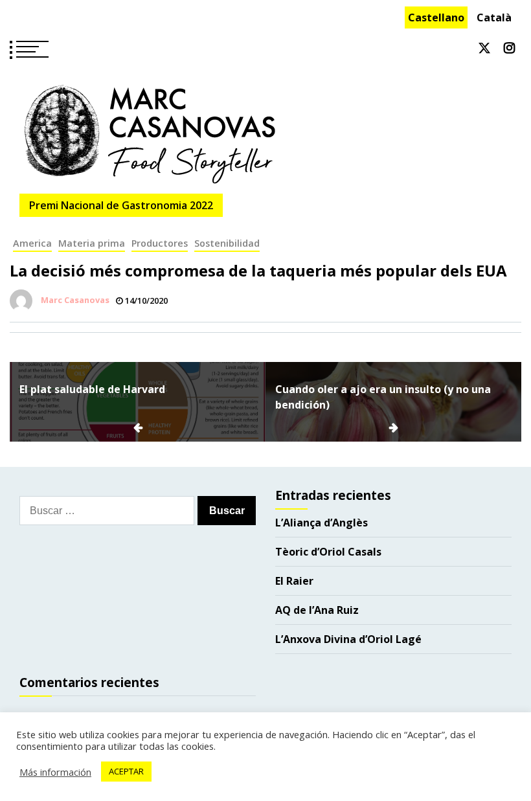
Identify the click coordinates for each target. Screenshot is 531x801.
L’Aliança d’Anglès (321, 522)
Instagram (509, 48)
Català (494, 17)
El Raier (294, 581)
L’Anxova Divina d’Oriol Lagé (348, 639)
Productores (159, 243)
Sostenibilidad (227, 243)
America (32, 243)
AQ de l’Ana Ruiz (317, 610)
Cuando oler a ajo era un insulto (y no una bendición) (383, 397)
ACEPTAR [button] (126, 771)
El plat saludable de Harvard (92, 389)
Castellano (436, 17)
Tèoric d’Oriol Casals (328, 552)
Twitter (484, 48)
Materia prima (91, 243)
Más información (55, 772)
